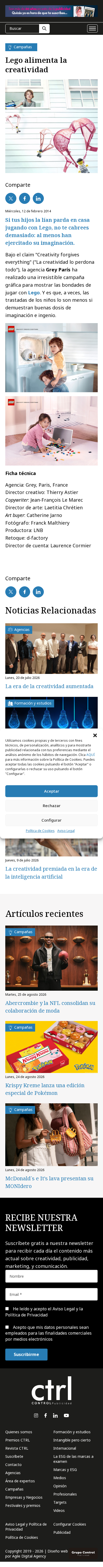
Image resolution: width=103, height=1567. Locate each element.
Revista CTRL (16, 1448)
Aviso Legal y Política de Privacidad (26, 1527)
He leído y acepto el (44, 1311)
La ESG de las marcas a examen (73, 1459)
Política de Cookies (40, 830)
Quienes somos (18, 1431)
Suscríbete (14, 1456)
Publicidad (62, 1532)
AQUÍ (90, 755)
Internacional (64, 1448)
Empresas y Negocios (24, 1497)
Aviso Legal (66, 830)
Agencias (13, 1472)
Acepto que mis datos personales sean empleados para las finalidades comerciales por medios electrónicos (48, 1333)
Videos (59, 1510)
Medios (59, 1477)
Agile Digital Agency (29, 1556)
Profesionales (65, 1494)
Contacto (13, 1464)
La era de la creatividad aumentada (49, 686)
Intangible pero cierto (72, 1440)
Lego (34, 292)
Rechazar (51, 805)
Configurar (51, 820)
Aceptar (51, 791)
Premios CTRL (17, 1440)
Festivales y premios (22, 1505)
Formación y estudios (72, 1431)
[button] (95, 735)
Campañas (14, 1489)
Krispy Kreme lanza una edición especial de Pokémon (45, 1089)
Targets (60, 1502)
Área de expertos (20, 1480)
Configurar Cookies (69, 1524)
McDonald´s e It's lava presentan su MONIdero (49, 1182)
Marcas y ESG (65, 1469)
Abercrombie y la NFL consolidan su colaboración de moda (50, 1006)
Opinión (60, 1485)
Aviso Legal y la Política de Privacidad (44, 1311)
